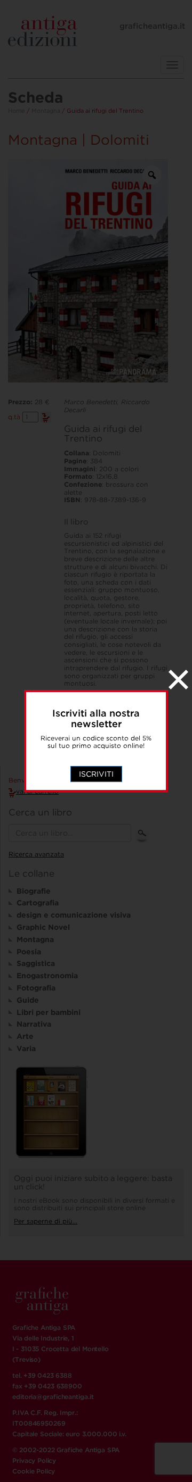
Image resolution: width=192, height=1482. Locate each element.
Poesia (29, 951)
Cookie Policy (33, 1471)
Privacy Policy (34, 1460)
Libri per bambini (49, 1012)
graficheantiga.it (152, 26)
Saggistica (36, 963)
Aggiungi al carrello (46, 417)
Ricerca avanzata (36, 854)
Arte (25, 1036)
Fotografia (36, 988)
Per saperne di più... (45, 1221)
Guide (28, 1000)
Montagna (45, 110)
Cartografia (38, 902)
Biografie (34, 891)
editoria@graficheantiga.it (52, 1397)
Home (16, 110)
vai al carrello (37, 791)
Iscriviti (96, 774)
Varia (26, 1048)
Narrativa (34, 1024)
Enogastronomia (47, 975)
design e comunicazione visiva (74, 915)
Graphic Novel (43, 927)
